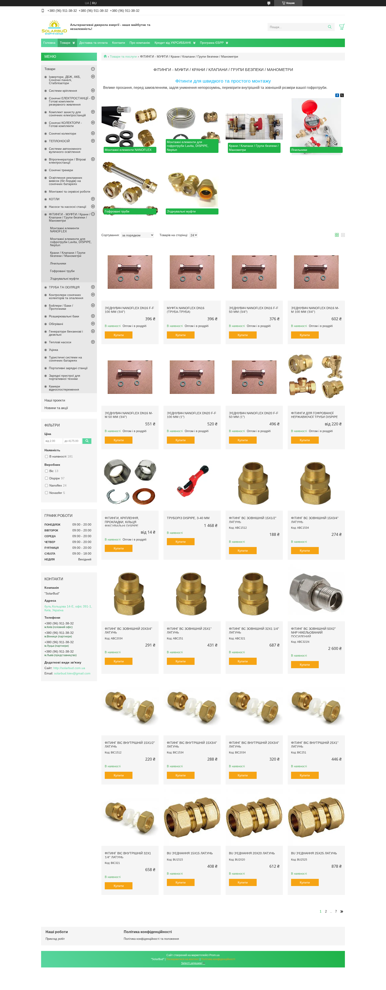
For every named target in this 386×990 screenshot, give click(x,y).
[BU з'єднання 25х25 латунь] (316, 817)
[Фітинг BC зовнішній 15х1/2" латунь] (254, 482)
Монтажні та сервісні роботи (69, 191)
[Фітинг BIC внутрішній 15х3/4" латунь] (192, 706)
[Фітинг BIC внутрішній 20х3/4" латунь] (254, 706)
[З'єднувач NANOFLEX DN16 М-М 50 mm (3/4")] (130, 377)
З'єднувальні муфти (64, 278)
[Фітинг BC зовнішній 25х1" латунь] (192, 592)
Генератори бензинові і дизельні (66, 333)
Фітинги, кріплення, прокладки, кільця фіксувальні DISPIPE (122, 522)
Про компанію (140, 42)
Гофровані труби (62, 271)
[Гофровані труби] (130, 188)
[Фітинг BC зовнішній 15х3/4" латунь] (316, 482)
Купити (119, 335)
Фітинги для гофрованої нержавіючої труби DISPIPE (314, 415)
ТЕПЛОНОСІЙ (59, 141)
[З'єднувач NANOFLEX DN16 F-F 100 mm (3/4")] (130, 272)
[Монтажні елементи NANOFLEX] (130, 126)
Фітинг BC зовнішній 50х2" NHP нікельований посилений (313, 632)
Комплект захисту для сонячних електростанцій (67, 113)
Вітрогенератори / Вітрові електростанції (67, 161)
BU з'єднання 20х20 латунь (252, 853)
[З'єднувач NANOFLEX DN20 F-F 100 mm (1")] (192, 377)
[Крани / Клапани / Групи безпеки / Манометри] (254, 126)
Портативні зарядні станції (68, 368)
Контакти (118, 42)
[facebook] (337, 96)
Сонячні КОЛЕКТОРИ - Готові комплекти (65, 124)
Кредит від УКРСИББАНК (173, 42)
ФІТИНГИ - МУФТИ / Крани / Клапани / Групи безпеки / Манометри (69, 217)
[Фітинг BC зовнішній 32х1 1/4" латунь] (254, 592)
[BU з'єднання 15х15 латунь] (192, 817)
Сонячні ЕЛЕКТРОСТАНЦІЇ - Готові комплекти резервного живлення (69, 101)
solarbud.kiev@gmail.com (72, 673)
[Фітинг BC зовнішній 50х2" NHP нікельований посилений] (316, 592)
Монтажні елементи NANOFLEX (64, 229)
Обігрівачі (56, 324)
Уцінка (53, 349)
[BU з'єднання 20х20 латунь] (254, 817)
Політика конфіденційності (218, 959)
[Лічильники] (316, 126)
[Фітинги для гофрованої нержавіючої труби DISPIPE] (316, 377)
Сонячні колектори (62, 133)
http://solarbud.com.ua (69, 668)
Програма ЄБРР (212, 42)
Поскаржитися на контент (182, 959)
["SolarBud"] (54, 27)
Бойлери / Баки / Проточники (61, 307)
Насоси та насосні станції (67, 206)
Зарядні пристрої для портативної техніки (64, 377)
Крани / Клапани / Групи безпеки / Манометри (67, 254)
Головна (49, 42)
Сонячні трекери (61, 170)
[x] (342, 96)
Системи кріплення (63, 90)
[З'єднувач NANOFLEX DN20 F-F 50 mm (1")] (254, 377)
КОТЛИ (54, 199)
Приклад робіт (55, 938)
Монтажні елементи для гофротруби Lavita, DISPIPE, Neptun (71, 242)
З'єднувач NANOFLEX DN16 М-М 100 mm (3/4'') (315, 310)
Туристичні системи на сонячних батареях (65, 359)
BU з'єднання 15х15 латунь (190, 853)
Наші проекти (54, 400)
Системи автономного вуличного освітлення (65, 150)
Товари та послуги (123, 56)
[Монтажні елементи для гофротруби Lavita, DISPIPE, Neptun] (192, 126)
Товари (65, 42)
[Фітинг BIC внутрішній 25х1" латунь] (316, 706)
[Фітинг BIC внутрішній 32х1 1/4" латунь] (130, 817)
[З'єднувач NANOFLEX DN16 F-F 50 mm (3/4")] (254, 272)
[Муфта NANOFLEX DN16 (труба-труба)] (192, 272)
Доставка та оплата (93, 42)
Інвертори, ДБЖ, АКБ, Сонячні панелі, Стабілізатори (65, 80)
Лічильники (58, 263)
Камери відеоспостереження (64, 388)
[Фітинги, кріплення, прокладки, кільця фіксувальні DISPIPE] (130, 482)
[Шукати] (330, 27)
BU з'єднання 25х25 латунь (314, 853)
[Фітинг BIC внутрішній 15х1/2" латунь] (130, 706)
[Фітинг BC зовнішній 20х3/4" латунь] (130, 592)
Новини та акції (56, 408)
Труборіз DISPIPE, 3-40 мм (188, 518)
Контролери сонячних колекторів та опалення (66, 296)
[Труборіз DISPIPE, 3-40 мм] (192, 482)
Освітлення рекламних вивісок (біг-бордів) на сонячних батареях (65, 181)
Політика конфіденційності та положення (151, 938)
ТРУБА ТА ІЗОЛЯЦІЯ (64, 287)
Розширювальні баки (64, 316)
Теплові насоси (60, 342)
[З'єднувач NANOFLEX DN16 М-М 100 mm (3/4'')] (316, 272)
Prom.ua (214, 955)
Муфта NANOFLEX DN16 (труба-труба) (185, 310)
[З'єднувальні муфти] (192, 188)
